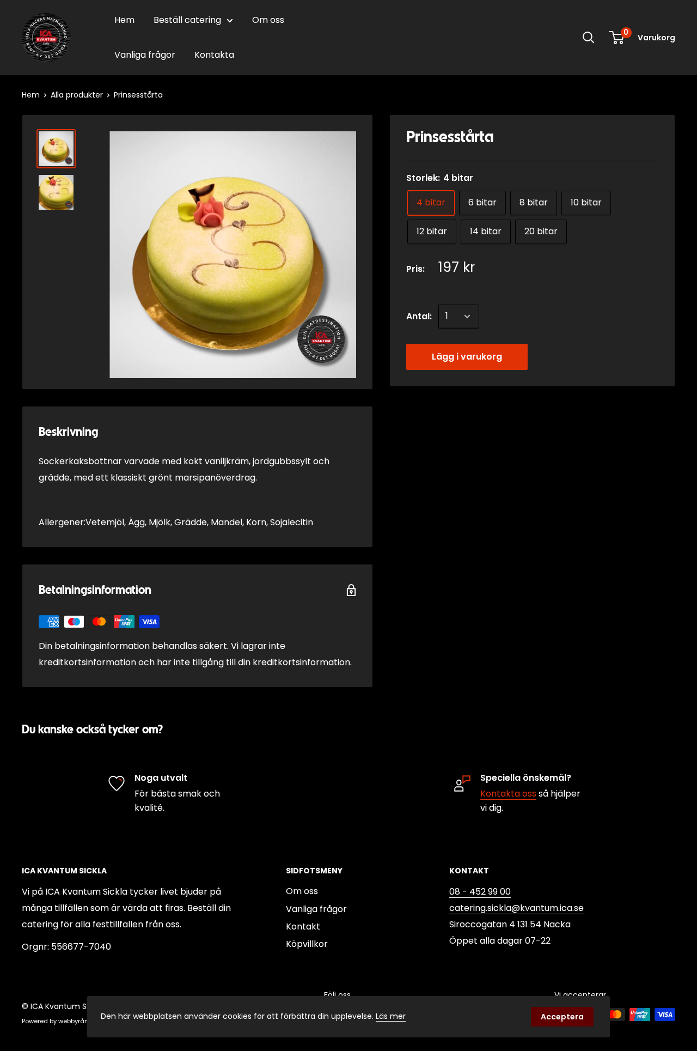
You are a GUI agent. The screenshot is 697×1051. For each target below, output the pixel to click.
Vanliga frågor (316, 909)
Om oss (302, 891)
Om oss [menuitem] (268, 20)
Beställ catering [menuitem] (187, 20)
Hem (31, 94)
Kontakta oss (508, 793)
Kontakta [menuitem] (214, 54)
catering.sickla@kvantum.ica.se (516, 908)
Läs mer (391, 1016)
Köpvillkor (307, 944)
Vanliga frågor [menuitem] (144, 54)
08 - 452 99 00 (480, 891)
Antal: (419, 316)
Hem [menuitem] (124, 20)
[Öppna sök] (589, 38)
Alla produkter (77, 94)
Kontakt (303, 926)
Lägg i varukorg (467, 356)
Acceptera (562, 1016)
